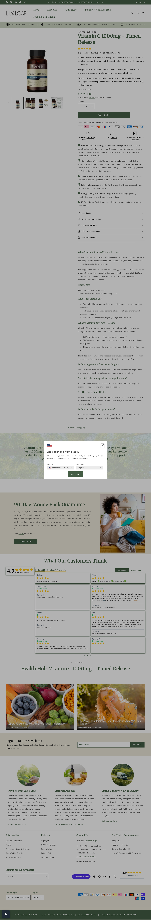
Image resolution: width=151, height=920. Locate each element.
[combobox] (59, 467)
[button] (102, 446)
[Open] (6, 914)
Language (80, 464)
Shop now (75, 474)
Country (50, 464)
